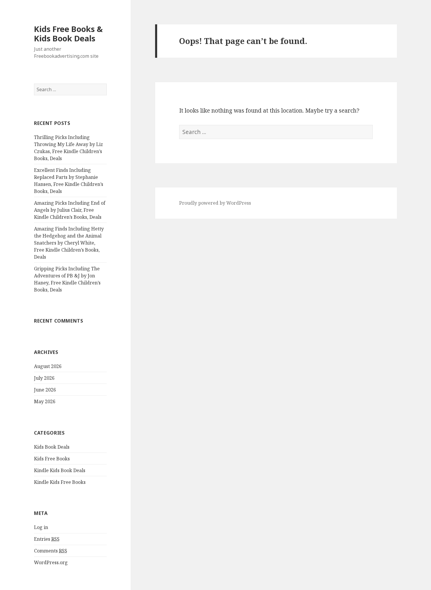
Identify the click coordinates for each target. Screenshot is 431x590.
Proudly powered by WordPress (215, 203)
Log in (41, 527)
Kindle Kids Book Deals (59, 470)
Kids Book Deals (51, 447)
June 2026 (45, 389)
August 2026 (48, 366)
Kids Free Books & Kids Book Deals (68, 33)
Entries (47, 539)
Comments (50, 550)
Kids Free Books (52, 458)
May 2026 (44, 401)
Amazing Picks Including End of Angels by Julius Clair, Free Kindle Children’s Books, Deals (69, 210)
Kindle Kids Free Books (60, 482)
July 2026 (44, 378)
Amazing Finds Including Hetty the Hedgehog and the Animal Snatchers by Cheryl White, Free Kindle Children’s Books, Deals (69, 243)
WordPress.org (51, 562)
